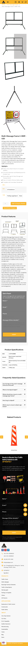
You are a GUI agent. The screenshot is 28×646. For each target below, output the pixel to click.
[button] (8, 2)
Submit (14, 334)
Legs (4, 194)
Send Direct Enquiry (10, 208)
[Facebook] (2, 550)
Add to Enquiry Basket (18, 203)
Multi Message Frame (12, 4)
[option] (11, 189)
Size (4, 188)
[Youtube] (5, 550)
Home (3, 4)
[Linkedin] (8, 550)
